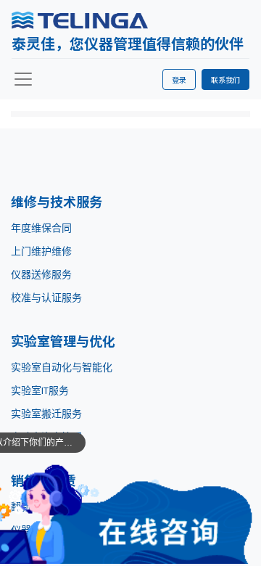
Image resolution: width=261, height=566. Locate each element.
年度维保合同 (41, 227)
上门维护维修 (41, 251)
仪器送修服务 (41, 274)
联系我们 (225, 79)
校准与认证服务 (46, 297)
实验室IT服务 (40, 390)
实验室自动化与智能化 (61, 367)
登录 (179, 79)
